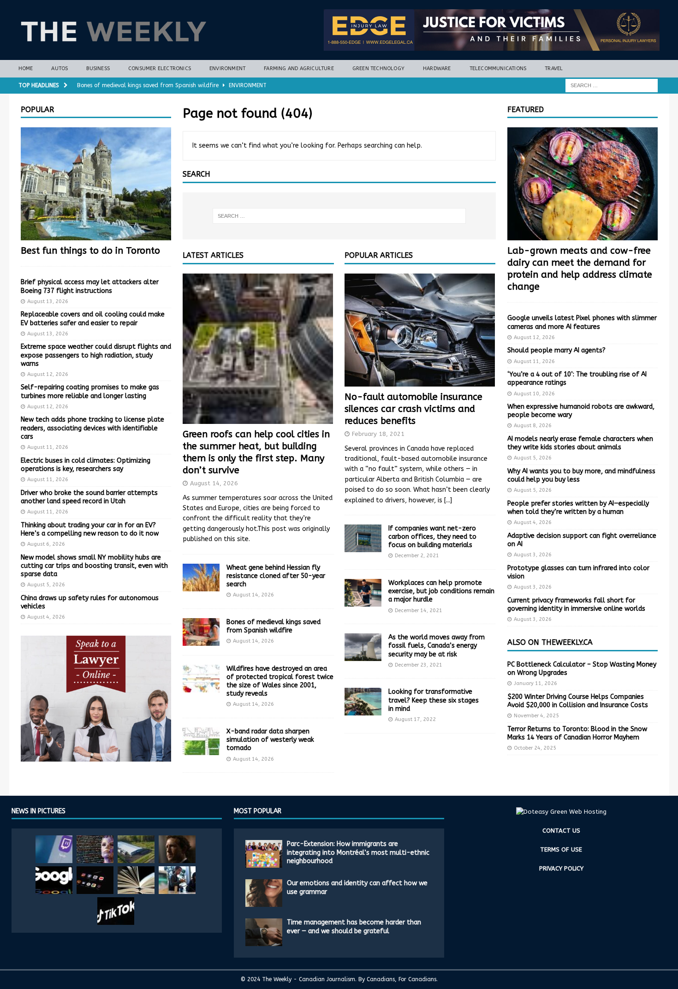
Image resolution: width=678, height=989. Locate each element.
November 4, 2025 (536, 716)
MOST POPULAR (257, 811)
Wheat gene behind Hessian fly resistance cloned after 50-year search (275, 576)
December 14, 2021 (418, 611)
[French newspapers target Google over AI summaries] (54, 880)
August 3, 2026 (533, 555)
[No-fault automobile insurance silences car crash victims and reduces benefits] (420, 330)
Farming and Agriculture (299, 68)
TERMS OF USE (561, 849)
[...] (448, 500)
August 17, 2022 (415, 719)
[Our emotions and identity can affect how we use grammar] (263, 893)
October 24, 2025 (535, 748)
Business (98, 68)
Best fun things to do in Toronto (90, 250)
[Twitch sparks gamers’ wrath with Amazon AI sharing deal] (54, 849)
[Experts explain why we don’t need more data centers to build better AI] (136, 849)
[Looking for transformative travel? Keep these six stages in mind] (363, 701)
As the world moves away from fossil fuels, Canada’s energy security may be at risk (436, 645)
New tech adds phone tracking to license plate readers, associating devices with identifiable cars (92, 428)
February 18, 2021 (378, 433)
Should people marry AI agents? (556, 350)
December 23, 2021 (418, 665)
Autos (59, 68)
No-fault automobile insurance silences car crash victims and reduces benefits (413, 409)
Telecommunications (498, 68)
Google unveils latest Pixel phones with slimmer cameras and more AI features (582, 322)
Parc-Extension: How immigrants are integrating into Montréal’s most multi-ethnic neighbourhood (358, 852)
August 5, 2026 (46, 585)
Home (25, 68)
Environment (227, 68)
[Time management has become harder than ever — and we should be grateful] (263, 932)
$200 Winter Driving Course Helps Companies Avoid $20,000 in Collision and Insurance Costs (577, 701)
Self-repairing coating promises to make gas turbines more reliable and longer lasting (90, 391)
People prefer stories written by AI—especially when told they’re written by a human (578, 508)
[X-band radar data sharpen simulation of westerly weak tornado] (201, 741)
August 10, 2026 (534, 394)
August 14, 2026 (214, 483)
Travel (554, 68)
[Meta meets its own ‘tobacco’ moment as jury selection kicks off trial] (177, 849)
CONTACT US (561, 830)
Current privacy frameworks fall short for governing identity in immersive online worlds (576, 604)
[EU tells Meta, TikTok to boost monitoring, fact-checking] (115, 911)
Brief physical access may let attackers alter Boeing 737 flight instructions (90, 286)
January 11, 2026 (535, 683)
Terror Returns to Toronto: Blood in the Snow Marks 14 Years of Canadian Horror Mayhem (577, 733)
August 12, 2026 (47, 374)
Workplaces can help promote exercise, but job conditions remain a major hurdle (441, 591)
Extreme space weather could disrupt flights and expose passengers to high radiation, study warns (96, 355)
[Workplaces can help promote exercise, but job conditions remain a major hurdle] (363, 593)
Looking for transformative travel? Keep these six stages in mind (433, 700)
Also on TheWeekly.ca (550, 642)
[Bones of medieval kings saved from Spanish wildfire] (201, 632)
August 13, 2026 (47, 301)
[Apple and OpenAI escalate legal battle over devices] (177, 880)
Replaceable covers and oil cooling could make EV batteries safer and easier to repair (93, 318)
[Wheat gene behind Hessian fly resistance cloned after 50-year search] (201, 577)
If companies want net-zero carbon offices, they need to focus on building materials (432, 536)
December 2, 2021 (417, 556)
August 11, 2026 (47, 447)
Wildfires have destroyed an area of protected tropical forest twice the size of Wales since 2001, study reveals (279, 681)
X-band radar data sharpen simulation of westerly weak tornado (270, 739)
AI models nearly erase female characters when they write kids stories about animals (580, 443)
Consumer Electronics (159, 68)
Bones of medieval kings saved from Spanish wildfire (273, 626)
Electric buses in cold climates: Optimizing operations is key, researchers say (85, 465)
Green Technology (378, 68)
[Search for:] (611, 85)
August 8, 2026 (533, 426)
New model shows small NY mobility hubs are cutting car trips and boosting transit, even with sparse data (94, 566)
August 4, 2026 (46, 617)
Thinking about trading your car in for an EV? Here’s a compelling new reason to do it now (90, 529)
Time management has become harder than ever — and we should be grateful (354, 926)
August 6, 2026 (46, 544)
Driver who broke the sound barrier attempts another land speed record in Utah (89, 497)
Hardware (437, 68)
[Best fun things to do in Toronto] (96, 183)
